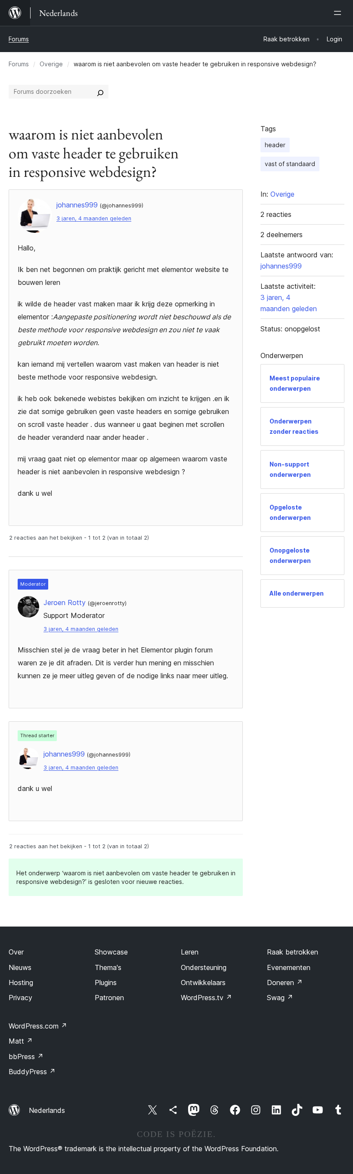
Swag (280, 997)
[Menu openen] (339, 13)
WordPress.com (38, 1026)
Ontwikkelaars (203, 982)
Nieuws (20, 967)
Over (16, 952)
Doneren (285, 982)
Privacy (20, 997)
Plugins (106, 982)
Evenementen (288, 967)
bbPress (26, 1056)
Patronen (109, 997)
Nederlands (47, 1110)
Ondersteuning (203, 967)
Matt (21, 1041)
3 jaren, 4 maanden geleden (93, 218)
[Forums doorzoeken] (100, 92)
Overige (51, 64)
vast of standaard (290, 163)
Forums (19, 39)
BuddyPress (32, 1071)
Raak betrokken (292, 952)
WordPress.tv (206, 997)
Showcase (111, 952)
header (275, 144)
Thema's (108, 967)
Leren (189, 952)
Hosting (21, 982)
